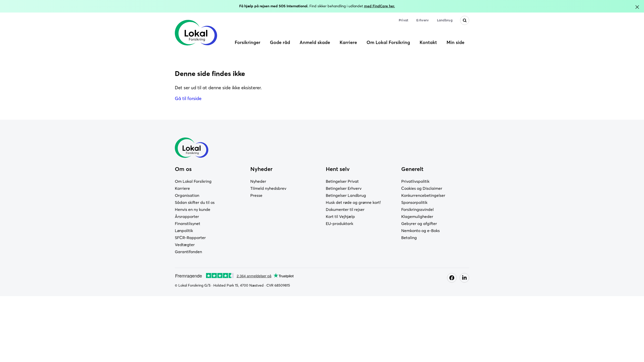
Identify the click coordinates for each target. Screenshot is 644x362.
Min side (455, 42)
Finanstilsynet (187, 223)
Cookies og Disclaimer (421, 188)
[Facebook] (452, 278)
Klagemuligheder (417, 216)
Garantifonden (188, 251)
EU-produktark (339, 223)
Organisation (187, 195)
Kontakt (428, 42)
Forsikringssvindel (417, 209)
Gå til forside (188, 98)
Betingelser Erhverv (343, 188)
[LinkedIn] (464, 278)
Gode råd (280, 42)
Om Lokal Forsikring (388, 42)
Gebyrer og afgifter (419, 223)
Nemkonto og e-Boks (420, 230)
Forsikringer (247, 42)
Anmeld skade (315, 42)
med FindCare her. (379, 6)
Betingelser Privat (342, 181)
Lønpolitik (184, 230)
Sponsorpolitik (414, 202)
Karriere (348, 42)
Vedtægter (185, 244)
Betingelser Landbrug (346, 195)
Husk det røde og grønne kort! (353, 202)
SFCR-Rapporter (190, 237)
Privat (404, 20)
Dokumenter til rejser (345, 209)
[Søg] (464, 20)
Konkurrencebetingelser (423, 195)
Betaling (409, 237)
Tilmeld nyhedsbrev (268, 188)
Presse (256, 195)
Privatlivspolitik (415, 181)
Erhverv (422, 20)
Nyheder (258, 181)
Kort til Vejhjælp (340, 216)
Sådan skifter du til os (195, 202)
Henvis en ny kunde (192, 209)
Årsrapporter (187, 216)
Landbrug (445, 20)
